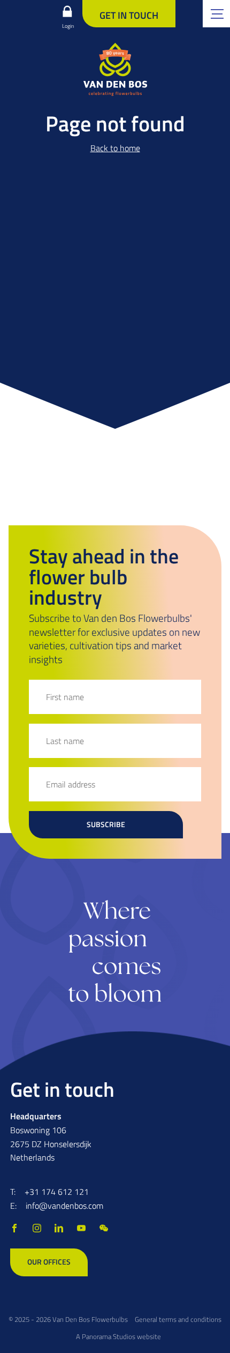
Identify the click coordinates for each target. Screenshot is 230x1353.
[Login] (67, 11)
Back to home (115, 148)
